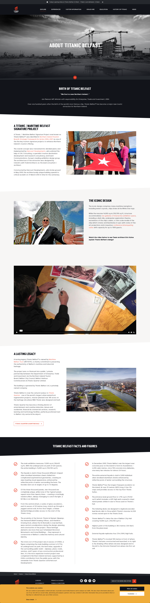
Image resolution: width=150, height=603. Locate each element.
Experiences (56, 9)
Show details (30, 599)
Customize (131, 594)
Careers (38, 580)
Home (15, 574)
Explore (43, 9)
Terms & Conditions (57, 583)
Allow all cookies (132, 588)
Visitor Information (73, 9)
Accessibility (39, 583)
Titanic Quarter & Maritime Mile (27, 423)
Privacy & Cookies (57, 580)
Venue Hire (90, 9)
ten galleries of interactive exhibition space (119, 216)
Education (104, 9)
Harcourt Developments (36, 151)
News (134, 9)
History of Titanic (120, 9)
